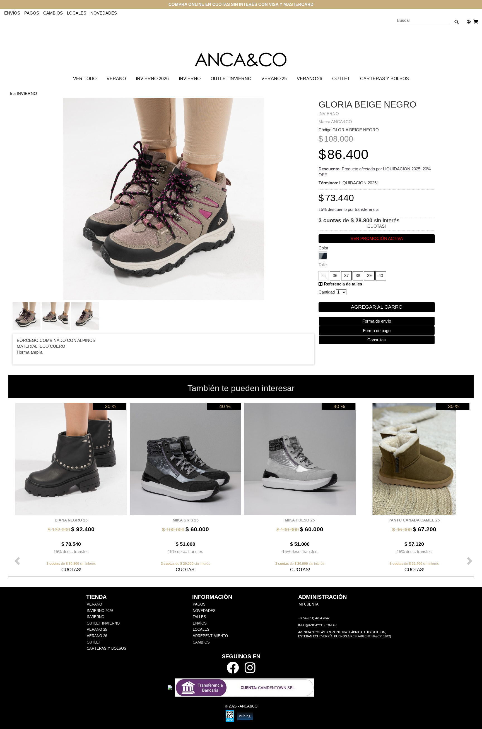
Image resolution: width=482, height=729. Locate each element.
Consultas (376, 339)
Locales (76, 13)
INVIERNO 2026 (152, 78)
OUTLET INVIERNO (231, 78)
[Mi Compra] (474, 22)
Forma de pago (377, 330)
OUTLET (341, 78)
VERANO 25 (274, 78)
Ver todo (85, 78)
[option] (70, 487)
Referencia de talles (342, 284)
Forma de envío (376, 321)
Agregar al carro (377, 307)
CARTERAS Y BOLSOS (384, 78)
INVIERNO (190, 78)
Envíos (12, 13)
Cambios (53, 13)
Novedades (103, 13)
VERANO (116, 78)
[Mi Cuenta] (467, 22)
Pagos (31, 13)
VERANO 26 (309, 78)
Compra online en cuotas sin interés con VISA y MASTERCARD (241, 4)
